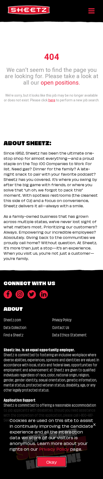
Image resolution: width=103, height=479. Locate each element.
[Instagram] (20, 294)
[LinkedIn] (44, 294)
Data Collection (15, 327)
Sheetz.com (12, 319)
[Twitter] (32, 294)
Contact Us (60, 327)
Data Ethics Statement (69, 334)
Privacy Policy (61, 319)
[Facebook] (8, 294)
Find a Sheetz (13, 334)
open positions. (60, 82)
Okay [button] (51, 462)
